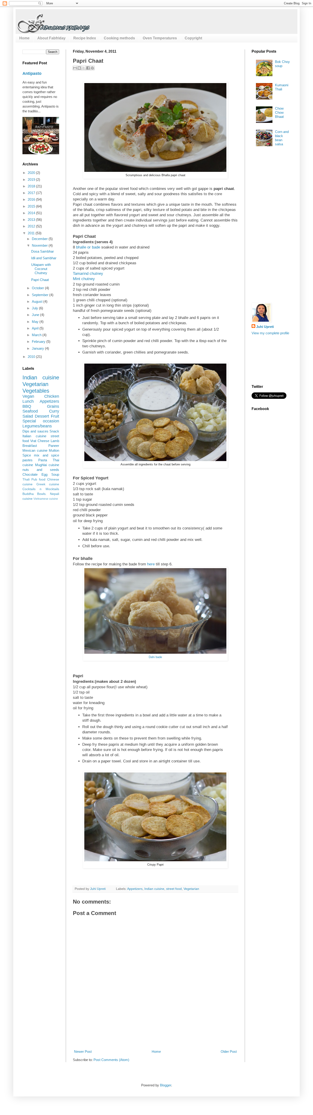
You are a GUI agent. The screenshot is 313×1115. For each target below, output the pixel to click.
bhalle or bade (88, 247)
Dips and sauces (35, 431)
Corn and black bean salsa (282, 138)
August (37, 301)
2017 (32, 193)
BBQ (26, 406)
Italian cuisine (34, 436)
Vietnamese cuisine (45, 498)
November (40, 245)
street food (174, 889)
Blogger (165, 1085)
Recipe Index (84, 38)
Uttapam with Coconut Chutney (41, 269)
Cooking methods (119, 38)
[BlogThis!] (79, 68)
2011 (32, 233)
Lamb (55, 441)
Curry (54, 411)
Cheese (43, 441)
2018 (32, 186)
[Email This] (75, 68)
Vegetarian (191, 889)
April (35, 328)
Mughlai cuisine (47, 465)
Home (24, 38)
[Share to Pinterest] (92, 68)
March (37, 335)
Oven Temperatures (160, 38)
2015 (32, 206)
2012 (32, 226)
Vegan (28, 396)
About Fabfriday (51, 38)
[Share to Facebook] (88, 68)
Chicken (51, 396)
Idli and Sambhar (43, 258)
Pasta (42, 460)
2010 (32, 357)
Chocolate (30, 474)
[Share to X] (83, 68)
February (39, 341)
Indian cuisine (154, 889)
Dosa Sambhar (42, 251)
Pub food (38, 479)
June (36, 315)
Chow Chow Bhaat (279, 112)
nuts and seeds (40, 470)
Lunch (28, 401)
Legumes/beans (37, 426)
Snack (54, 431)
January (38, 348)
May (35, 322)
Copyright (193, 38)
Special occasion (40, 421)
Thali (26, 479)
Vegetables (35, 391)
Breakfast (29, 446)
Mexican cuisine (34, 450)
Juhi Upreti (265, 327)
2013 (32, 219)
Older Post (229, 1051)
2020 (32, 173)
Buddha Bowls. (34, 494)
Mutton (54, 450)
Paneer (53, 446)
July (35, 308)
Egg (44, 474)
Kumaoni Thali (281, 87)
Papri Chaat (40, 280)
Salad (27, 416)
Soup (55, 474)
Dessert (42, 416)
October (38, 288)
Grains (53, 406)
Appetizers (135, 889)
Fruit (55, 416)
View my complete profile (270, 333)
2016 (32, 199)
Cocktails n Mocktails (40, 489)
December (40, 239)
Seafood (30, 411)
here (151, 564)
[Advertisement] (156, 1032)
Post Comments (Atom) (111, 1060)
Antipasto (31, 73)
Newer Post (83, 1051)
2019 (32, 179)
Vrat (33, 441)
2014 (32, 213)
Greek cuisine (47, 484)
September (40, 295)
